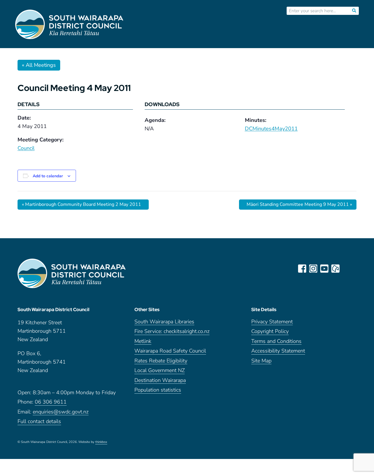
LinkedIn (346, 268)
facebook (302, 268)
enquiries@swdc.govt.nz (61, 412)
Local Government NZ (159, 370)
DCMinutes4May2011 (271, 128)
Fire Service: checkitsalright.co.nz (171, 331)
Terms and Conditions (276, 341)
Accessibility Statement (278, 351)
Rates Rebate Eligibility (160, 361)
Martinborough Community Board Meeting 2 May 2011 (81, 204)
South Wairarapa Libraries (164, 322)
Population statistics (157, 390)
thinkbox (101, 442)
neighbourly (335, 268)
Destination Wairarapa (160, 380)
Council (26, 148)
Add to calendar (48, 176)
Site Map (261, 361)
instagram (313, 268)
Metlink (142, 341)
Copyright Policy (270, 331)
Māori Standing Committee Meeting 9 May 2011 (299, 204)
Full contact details (39, 421)
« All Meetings (39, 65)
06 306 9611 (51, 402)
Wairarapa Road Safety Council (170, 351)
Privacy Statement (272, 322)
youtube (324, 268)
